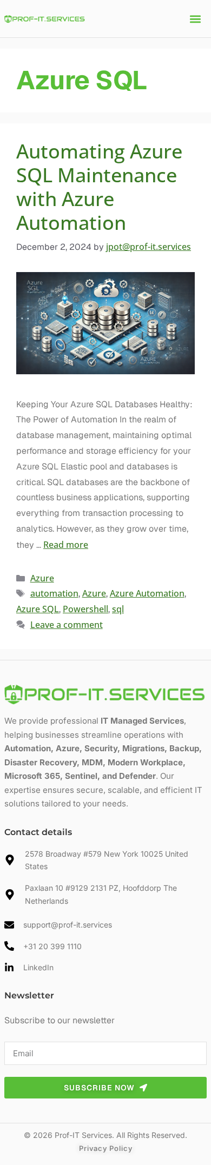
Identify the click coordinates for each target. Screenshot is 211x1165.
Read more (65, 545)
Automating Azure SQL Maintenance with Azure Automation (99, 187)
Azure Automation (147, 593)
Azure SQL (37, 609)
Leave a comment (66, 625)
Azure (42, 578)
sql (118, 609)
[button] (196, 19)
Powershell (85, 609)
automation (54, 593)
